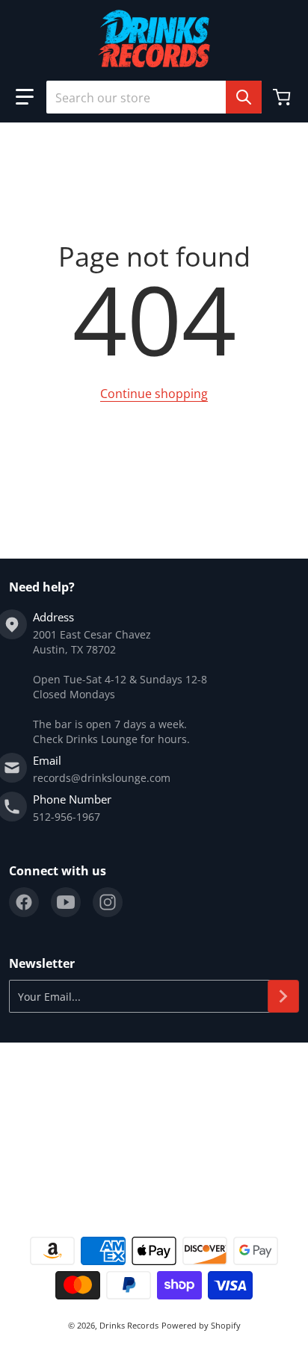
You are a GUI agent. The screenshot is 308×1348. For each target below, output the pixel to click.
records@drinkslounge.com (101, 778)
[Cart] (283, 97)
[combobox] (154, 97)
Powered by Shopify (201, 1325)
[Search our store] (244, 97)
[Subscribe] (283, 996)
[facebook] (24, 902)
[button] (24, 97)
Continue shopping (154, 393)
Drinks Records (128, 1325)
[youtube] (66, 902)
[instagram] (108, 902)
